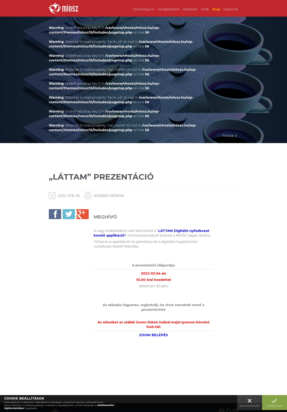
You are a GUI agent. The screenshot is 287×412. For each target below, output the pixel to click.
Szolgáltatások (169, 9)
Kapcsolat (230, 9)
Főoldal (228, 136)
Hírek (205, 9)
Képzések (190, 9)
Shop (216, 9)
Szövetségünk (143, 9)
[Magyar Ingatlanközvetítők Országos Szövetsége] (63, 8)
